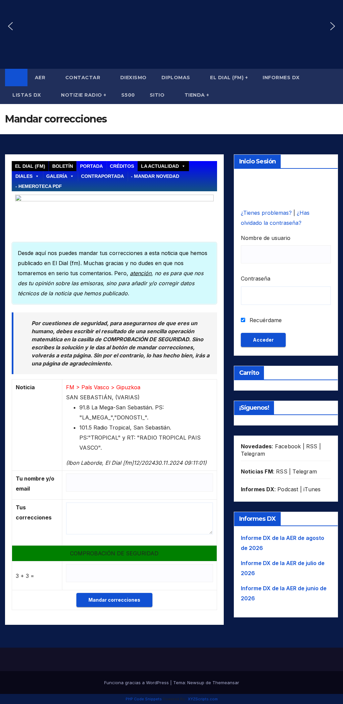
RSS (312, 446)
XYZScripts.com (203, 699)
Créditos (122, 166)
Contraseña (255, 278)
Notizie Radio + (84, 95)
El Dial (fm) (30, 166)
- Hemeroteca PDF (38, 186)
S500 (128, 95)
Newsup (195, 682)
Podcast (287, 489)
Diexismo (133, 77)
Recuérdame (265, 320)
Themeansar (225, 682)
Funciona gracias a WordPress (137, 682)
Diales (23, 176)
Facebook (288, 446)
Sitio (158, 95)
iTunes (312, 489)
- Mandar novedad (155, 176)
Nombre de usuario (265, 238)
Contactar (83, 77)
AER (41, 77)
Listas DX (27, 95)
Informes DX (281, 77)
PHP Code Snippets (144, 699)
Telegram (253, 453)
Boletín (62, 166)
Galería (56, 176)
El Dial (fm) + (229, 77)
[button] (10, 26)
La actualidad (160, 166)
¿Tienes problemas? (267, 212)
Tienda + (197, 95)
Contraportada (102, 176)
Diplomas (176, 77)
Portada (91, 166)
